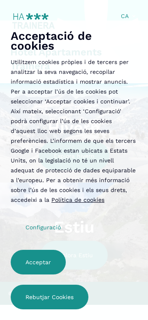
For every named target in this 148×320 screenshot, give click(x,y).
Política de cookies (77, 200)
